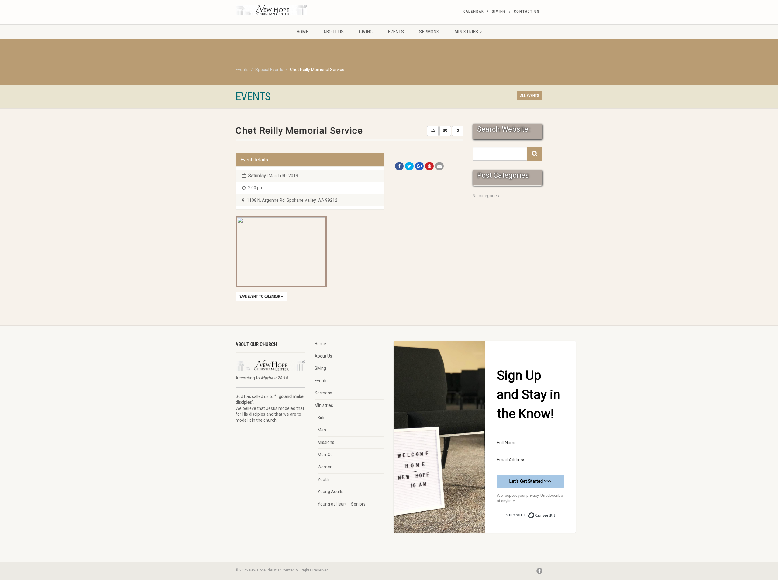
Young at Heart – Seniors (342, 504)
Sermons (429, 32)
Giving (499, 11)
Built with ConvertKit (555, 512)
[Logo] (284, 10)
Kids (321, 417)
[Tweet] (409, 166)
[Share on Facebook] (399, 166)
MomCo (325, 454)
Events (396, 32)
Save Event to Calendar (260, 296)
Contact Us (526, 11)
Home (302, 32)
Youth (323, 479)
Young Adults (330, 491)
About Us (333, 32)
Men (322, 429)
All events (529, 96)
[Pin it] (429, 166)
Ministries (466, 32)
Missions (326, 442)
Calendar (473, 11)
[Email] (439, 166)
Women (325, 467)
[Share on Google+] (419, 166)
